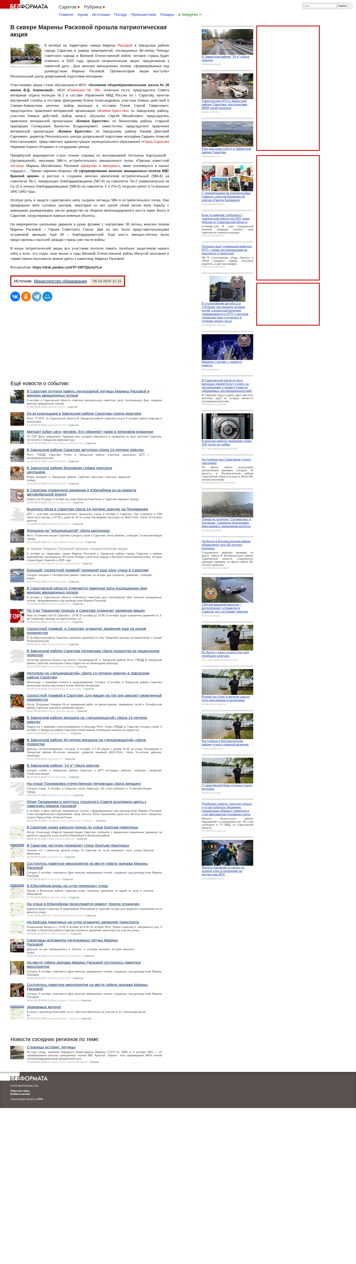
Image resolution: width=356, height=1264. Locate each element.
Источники (101, 15)
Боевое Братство (113, 111)
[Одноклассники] (26, 296)
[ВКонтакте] (15, 296)
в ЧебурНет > (189, 15)
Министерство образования (60, 281)
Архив (82, 15)
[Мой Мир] (47, 296)
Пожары (167, 15)
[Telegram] (37, 296)
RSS (40, 1099)
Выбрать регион (20, 1094)
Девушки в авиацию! (100, 166)
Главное (66, 15)
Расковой (125, 45)
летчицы (17, 166)
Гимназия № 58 (83, 90)
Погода (120, 15)
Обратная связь (20, 1090)
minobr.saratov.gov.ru (29, 66)
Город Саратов (155, 142)
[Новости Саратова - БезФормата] (24, 5)
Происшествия (143, 15)
